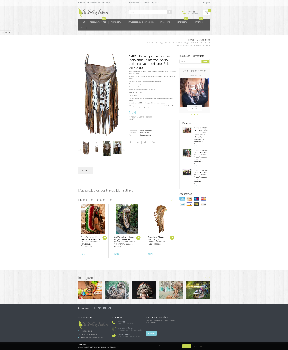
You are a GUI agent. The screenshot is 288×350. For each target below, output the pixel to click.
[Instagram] (104, 308)
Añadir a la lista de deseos (140, 117)
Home (191, 39)
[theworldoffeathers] (93, 11)
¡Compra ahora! (195, 108)
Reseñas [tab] (86, 170)
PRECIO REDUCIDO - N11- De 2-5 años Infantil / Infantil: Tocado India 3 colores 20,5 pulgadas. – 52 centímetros (201, 134)
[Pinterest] (109, 308)
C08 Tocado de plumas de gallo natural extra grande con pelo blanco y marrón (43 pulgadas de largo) (124, 241)
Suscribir (151, 333)
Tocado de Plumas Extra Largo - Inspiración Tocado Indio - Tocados (156, 240)
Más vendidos (203, 39)
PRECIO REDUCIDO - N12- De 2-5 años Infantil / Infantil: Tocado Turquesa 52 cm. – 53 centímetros (201, 155)
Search (205, 61)
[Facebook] (130, 142)
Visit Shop (90, 290)
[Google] (153, 142)
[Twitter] (137, 142)
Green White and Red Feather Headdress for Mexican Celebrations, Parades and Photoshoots (90, 241)
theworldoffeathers (146, 130)
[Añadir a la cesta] (104, 238)
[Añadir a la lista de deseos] (80, 206)
